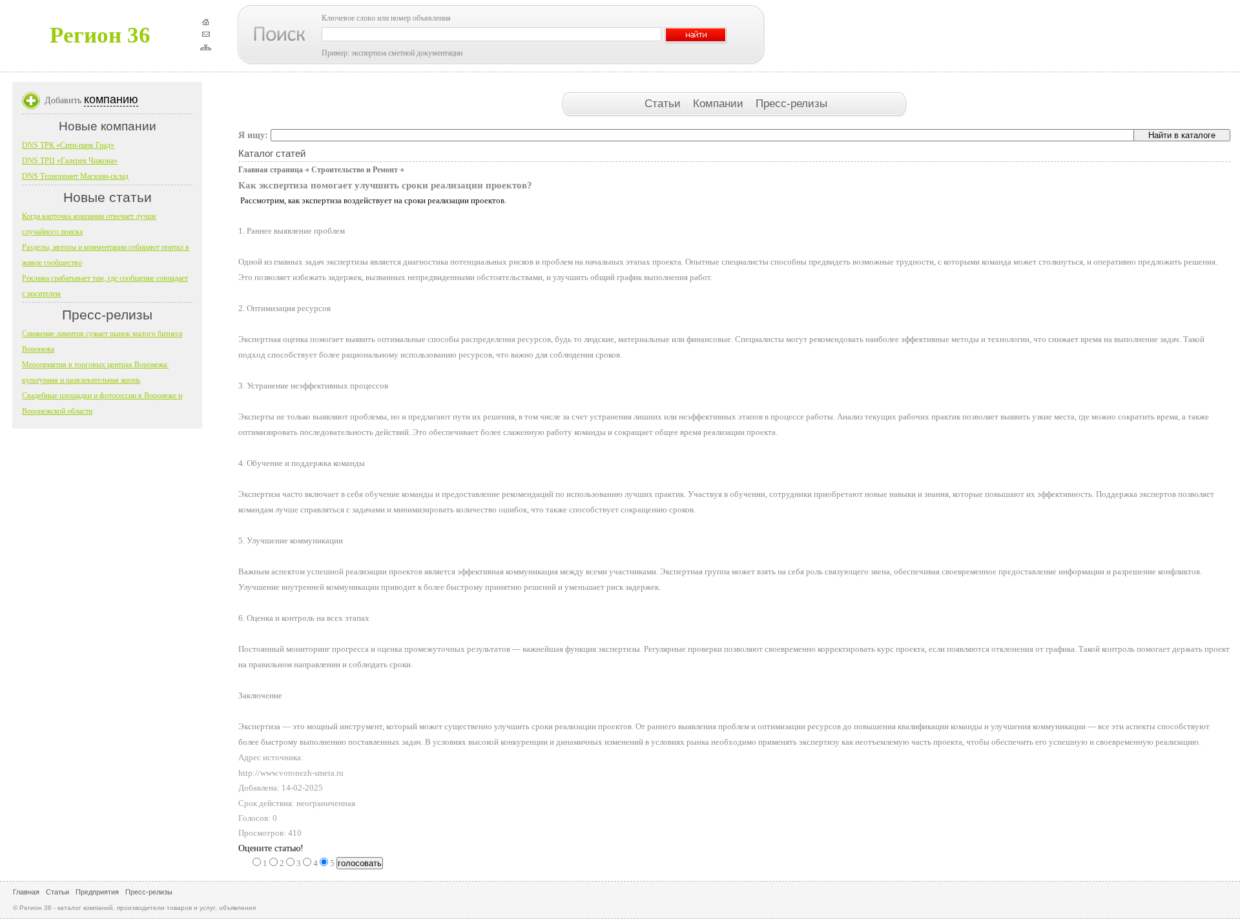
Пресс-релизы (791, 103)
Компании (720, 103)
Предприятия (97, 892)
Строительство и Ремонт (354, 169)
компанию (111, 99)
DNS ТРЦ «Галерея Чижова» (70, 160)
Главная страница (270, 169)
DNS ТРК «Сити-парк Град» (68, 145)
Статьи (664, 103)
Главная (26, 892)
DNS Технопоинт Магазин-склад (75, 176)
